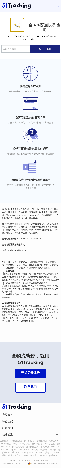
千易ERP (16, 452)
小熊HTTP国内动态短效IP (35, 455)
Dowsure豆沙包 (42, 452)
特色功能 (7, 421)
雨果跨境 (45, 446)
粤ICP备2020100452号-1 (13, 463)
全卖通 (35, 449)
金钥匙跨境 (42, 440)
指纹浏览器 (17, 440)
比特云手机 (25, 443)
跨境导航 (44, 449)
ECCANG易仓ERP (9, 449)
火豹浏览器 (37, 443)
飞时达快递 (49, 443)
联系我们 (7, 427)
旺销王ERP (54, 440)
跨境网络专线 (14, 455)
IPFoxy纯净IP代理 (9, 443)
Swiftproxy (27, 452)
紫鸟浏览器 (29, 440)
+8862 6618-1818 (21, 36)
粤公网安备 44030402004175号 (44, 463)
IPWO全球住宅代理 (15, 446)
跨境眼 (53, 449)
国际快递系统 (32, 446)
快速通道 (7, 434)
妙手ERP (53, 455)
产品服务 (7, 414)
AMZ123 (55, 446)
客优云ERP (24, 449)
